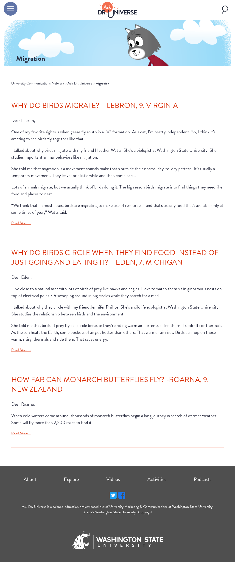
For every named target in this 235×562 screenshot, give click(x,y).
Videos (113, 479)
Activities (156, 479)
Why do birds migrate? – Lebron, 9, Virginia (94, 105)
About (30, 479)
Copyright (145, 512)
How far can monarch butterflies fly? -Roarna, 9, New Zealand (110, 384)
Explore (71, 479)
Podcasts (202, 479)
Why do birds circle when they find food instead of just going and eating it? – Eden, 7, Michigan (114, 257)
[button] (10, 9)
